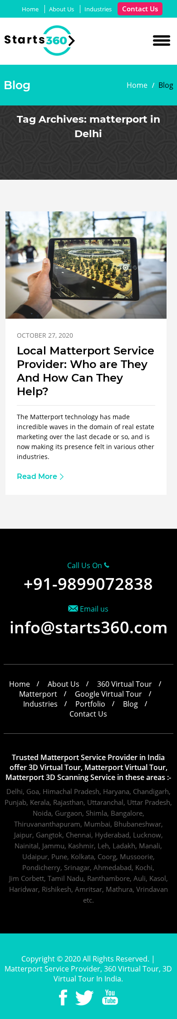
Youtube (110, 997)
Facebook (63, 997)
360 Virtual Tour (124, 684)
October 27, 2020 (45, 335)
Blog (130, 704)
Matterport (38, 694)
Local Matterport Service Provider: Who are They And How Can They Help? (85, 371)
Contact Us (140, 8)
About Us (61, 9)
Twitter (84, 997)
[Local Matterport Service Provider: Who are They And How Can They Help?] (86, 316)
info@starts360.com (88, 627)
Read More (37, 476)
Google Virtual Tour (108, 694)
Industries (98, 9)
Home (30, 9)
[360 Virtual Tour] (40, 53)
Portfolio (90, 704)
